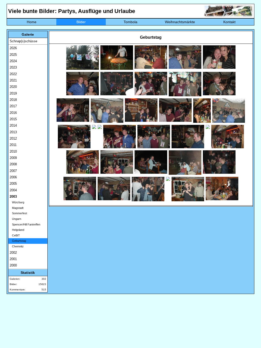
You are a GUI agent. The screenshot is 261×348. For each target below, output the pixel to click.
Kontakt (229, 22)
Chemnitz (17, 246)
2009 (13, 158)
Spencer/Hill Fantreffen (25, 224)
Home (31, 22)
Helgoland (17, 229)
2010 (13, 151)
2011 (13, 145)
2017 (13, 106)
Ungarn (15, 218)
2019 (13, 93)
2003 (13, 196)
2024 (13, 61)
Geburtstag (18, 240)
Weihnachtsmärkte (180, 22)
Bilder (81, 22)
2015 (13, 119)
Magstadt (16, 207)
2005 (13, 183)
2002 (13, 253)
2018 (13, 100)
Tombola (130, 22)
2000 (13, 265)
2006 (13, 177)
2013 (13, 132)
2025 (13, 55)
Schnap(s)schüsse (23, 41)
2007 (13, 171)
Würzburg (17, 202)
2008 (13, 164)
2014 (13, 125)
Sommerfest (18, 213)
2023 (13, 67)
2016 (13, 113)
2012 (13, 138)
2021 (13, 80)
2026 (13, 48)
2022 (13, 74)
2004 (13, 190)
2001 (13, 259)
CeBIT (15, 235)
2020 (13, 87)
